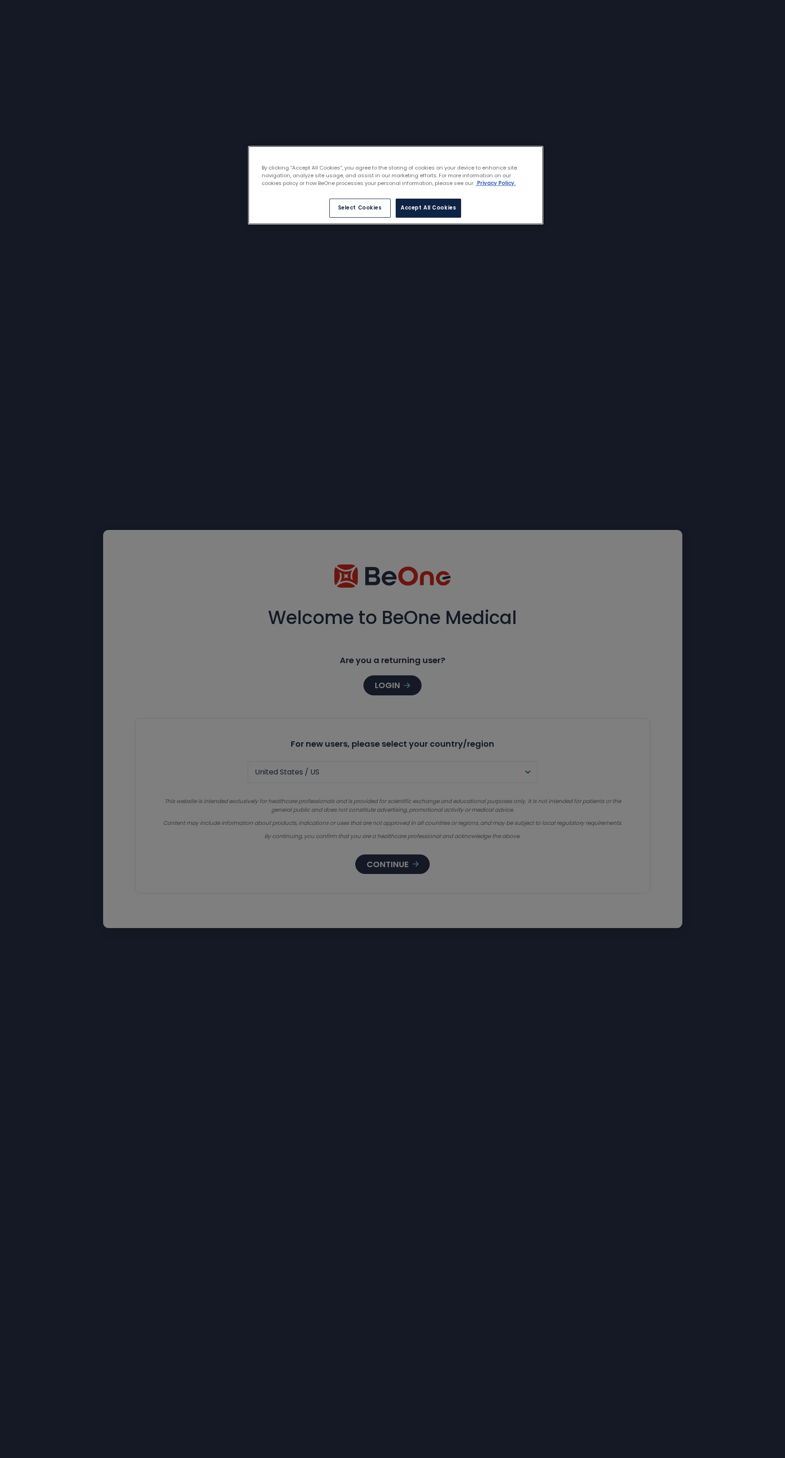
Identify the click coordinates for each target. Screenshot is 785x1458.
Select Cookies (360, 207)
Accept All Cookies (428, 207)
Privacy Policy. (496, 183)
